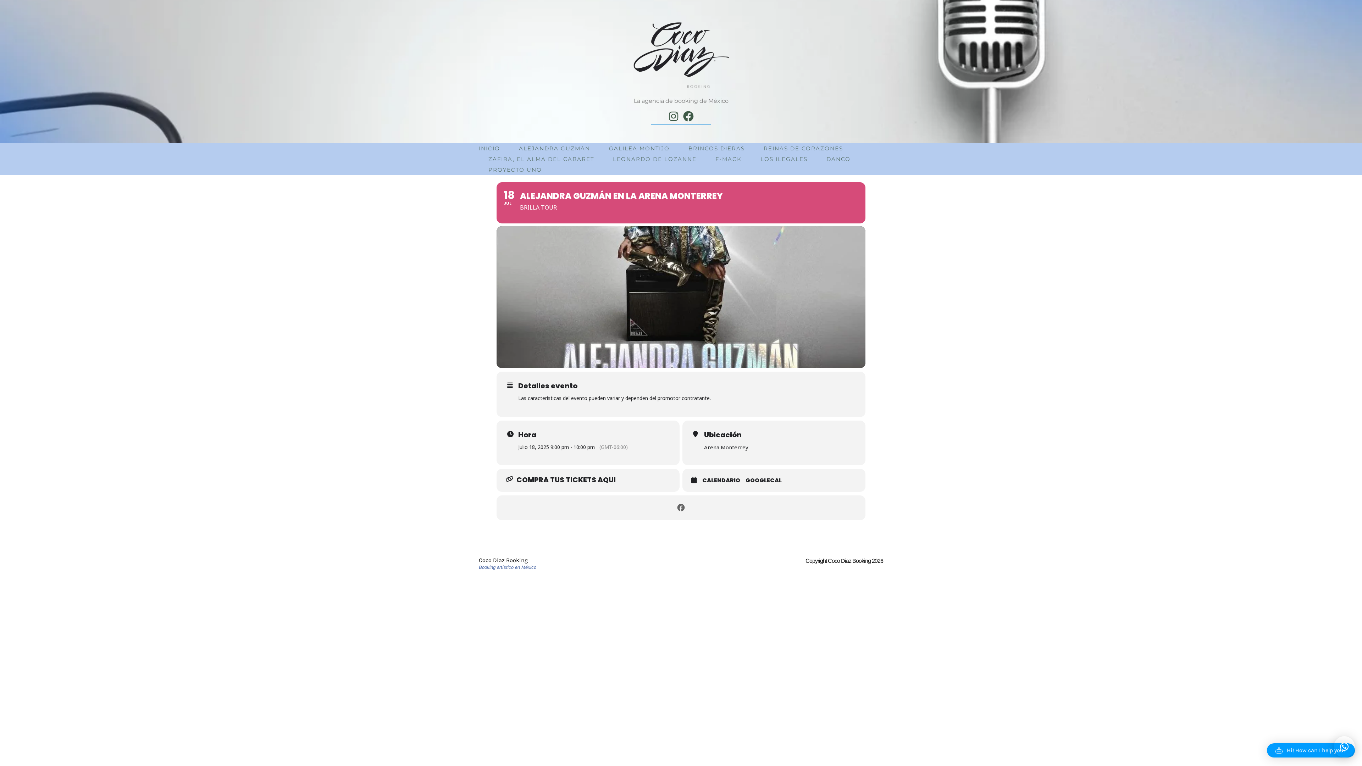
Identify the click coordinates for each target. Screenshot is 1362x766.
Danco (838, 159)
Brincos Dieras (716, 148)
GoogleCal (764, 480)
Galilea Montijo (639, 148)
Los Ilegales (784, 159)
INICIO (489, 148)
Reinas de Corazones (803, 148)
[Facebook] (688, 116)
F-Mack (728, 159)
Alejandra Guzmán (554, 148)
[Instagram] (673, 116)
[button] (1311, 750)
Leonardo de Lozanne (655, 159)
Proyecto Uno (515, 169)
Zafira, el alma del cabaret (541, 159)
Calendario (721, 480)
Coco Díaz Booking (503, 560)
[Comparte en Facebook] (681, 508)
